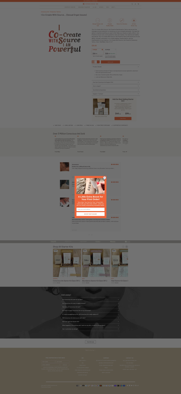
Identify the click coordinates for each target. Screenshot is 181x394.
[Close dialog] (104, 177)
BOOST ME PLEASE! (90, 214)
